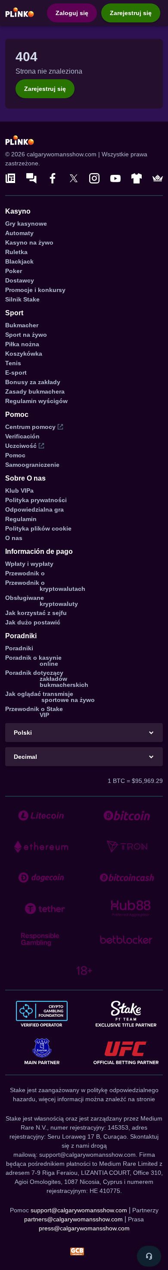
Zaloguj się (72, 12)
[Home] (19, 12)
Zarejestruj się (131, 12)
